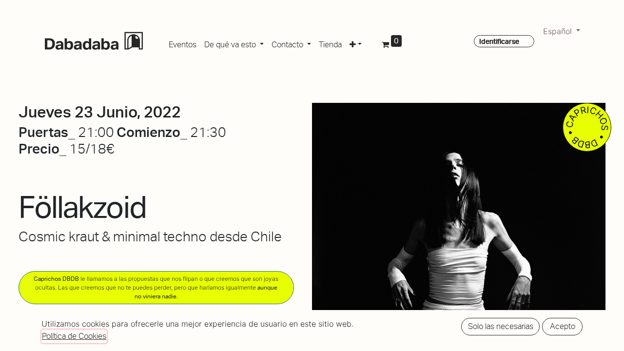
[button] (356, 43)
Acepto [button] (562, 326)
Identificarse (499, 41)
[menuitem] (182, 43)
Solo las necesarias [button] (500, 326)
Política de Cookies (74, 336)
